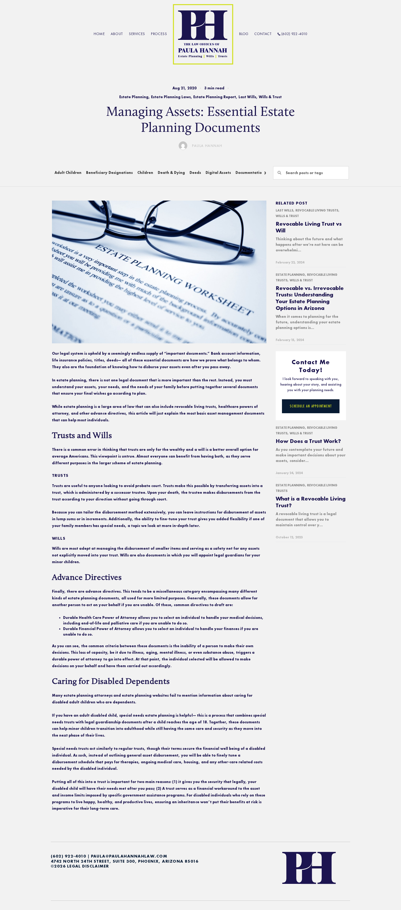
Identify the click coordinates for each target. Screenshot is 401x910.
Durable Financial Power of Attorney (97, 628)
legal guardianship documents (113, 722)
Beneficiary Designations (109, 172)
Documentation (250, 172)
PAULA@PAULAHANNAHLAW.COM (129, 856)
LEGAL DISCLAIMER (88, 866)
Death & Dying (171, 172)
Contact (263, 33)
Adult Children (68, 172)
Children (145, 172)
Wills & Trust (270, 96)
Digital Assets (218, 172)
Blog (244, 33)
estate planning (71, 380)
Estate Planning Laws (171, 96)
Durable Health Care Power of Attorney (100, 617)
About (117, 33)
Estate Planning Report (214, 96)
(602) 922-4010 (293, 33)
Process (159, 33)
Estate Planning (134, 96)
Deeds (195, 172)
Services (137, 33)
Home (99, 33)
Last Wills (247, 96)
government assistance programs (154, 795)
